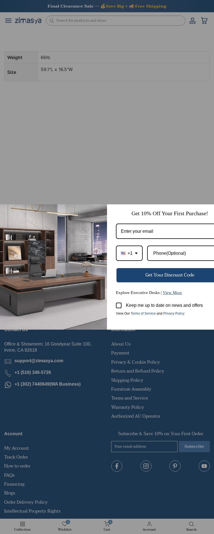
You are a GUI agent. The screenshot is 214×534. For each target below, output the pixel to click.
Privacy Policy (173, 313)
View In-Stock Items (136, 479)
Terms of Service (143, 313)
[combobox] (129, 253)
